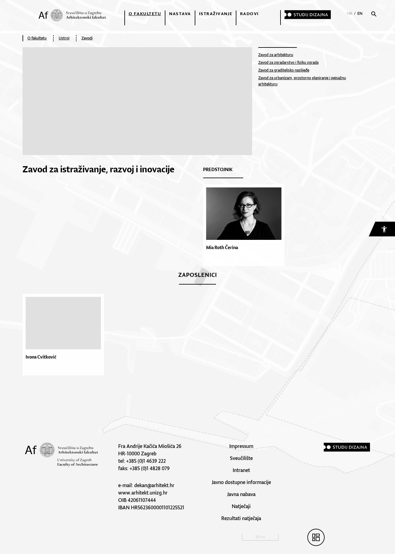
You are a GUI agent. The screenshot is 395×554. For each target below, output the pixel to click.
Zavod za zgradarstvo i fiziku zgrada (288, 62)
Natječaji (241, 506)
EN (360, 13)
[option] (65, 334)
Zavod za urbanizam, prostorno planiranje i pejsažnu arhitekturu (302, 81)
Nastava (180, 13)
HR (349, 13)
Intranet (241, 470)
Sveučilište (241, 458)
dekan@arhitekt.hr (154, 485)
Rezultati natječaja (241, 518)
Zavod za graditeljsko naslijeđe (283, 70)
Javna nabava (241, 494)
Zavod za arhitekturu (275, 54)
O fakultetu (145, 13)
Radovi (249, 13)
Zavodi (87, 38)
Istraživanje (216, 13)
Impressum (241, 446)
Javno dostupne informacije (241, 482)
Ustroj (64, 38)
